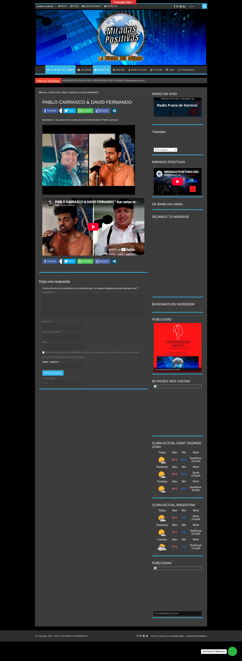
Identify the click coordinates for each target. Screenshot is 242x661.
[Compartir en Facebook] (50, 110)
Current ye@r (49, 378)
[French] (173, 137)
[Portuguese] (156, 145)
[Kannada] (164, 141)
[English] (164, 137)
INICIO (63, 6)
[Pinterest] (180, 6)
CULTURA (157, 70)
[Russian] (164, 145)
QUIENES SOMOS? (92, 6)
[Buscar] (204, 6)
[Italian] (156, 141)
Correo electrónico (52, 332)
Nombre (47, 321)
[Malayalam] (169, 141)
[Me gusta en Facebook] (102, 110)
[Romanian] (160, 145)
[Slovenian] (169, 145)
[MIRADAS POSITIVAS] (121, 37)
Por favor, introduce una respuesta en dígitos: (63, 357)
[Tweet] (69, 110)
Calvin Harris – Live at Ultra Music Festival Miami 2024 (87, 80)
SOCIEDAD (86, 70)
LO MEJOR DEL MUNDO (62, 70)
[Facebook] (174, 6)
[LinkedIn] (184, 6)
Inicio (44, 92)
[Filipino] (169, 137)
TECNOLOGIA (187, 70)
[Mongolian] (173, 141)
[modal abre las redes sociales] (114, 110)
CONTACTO (111, 6)
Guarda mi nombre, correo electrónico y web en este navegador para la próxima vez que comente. (92, 352)
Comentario (48, 292)
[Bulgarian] (160, 137)
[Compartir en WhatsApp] (85, 110)
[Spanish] (173, 145)
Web (44, 342)
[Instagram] (177, 6)
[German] (177, 137)
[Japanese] (160, 141)
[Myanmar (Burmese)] (177, 141)
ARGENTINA (103, 70)
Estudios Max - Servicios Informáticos (189, 636)
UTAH (171, 70)
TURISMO (120, 70)
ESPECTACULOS (139, 70)
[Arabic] (156, 137)
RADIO (75, 6)
